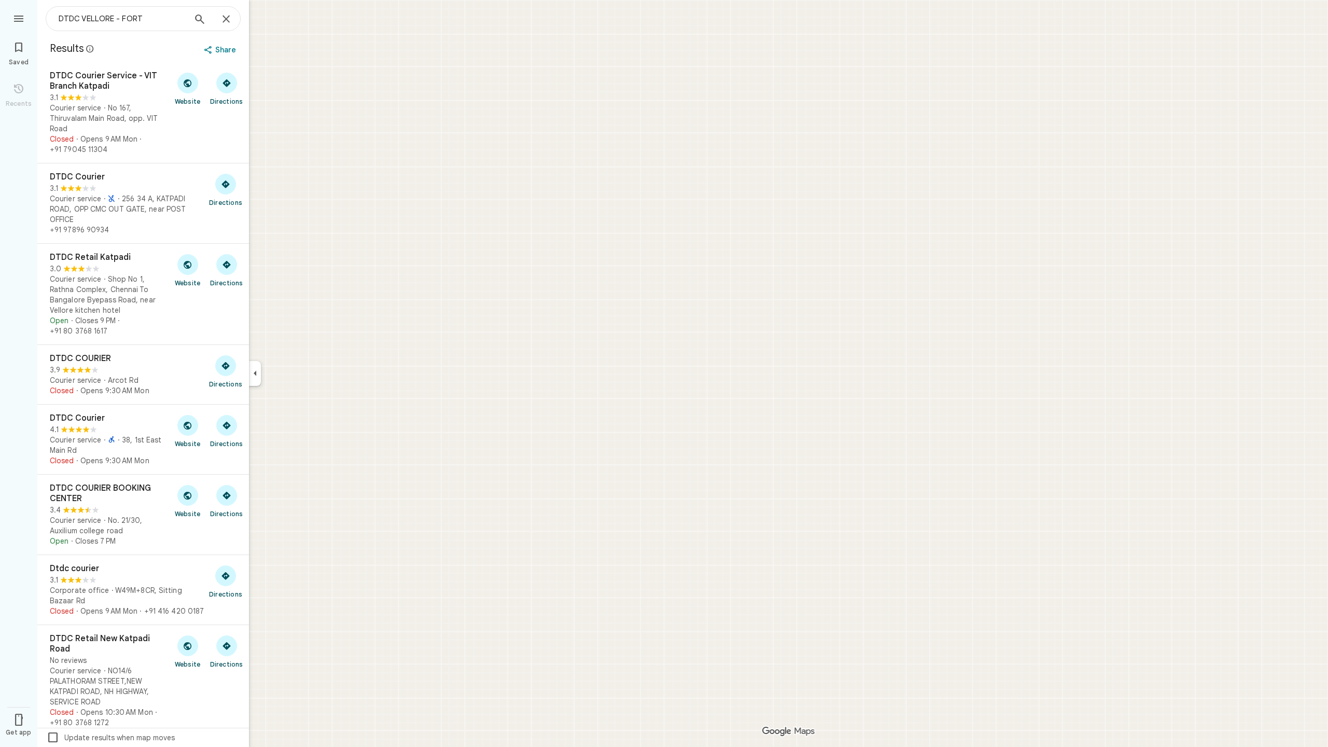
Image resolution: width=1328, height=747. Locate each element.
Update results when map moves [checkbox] (111, 737)
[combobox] (122, 18)
